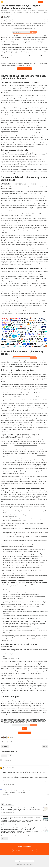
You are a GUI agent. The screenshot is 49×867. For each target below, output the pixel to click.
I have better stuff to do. (20, 721)
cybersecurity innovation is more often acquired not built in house (24, 257)
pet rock (39, 109)
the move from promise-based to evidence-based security (25, 441)
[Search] (46, 804)
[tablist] (6, 756)
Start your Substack (21, 861)
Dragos (29, 639)
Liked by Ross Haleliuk (8, 769)
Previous (6, 746)
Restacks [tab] (9, 755)
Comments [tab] (4, 755)
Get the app (30, 861)
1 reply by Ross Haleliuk (9, 784)
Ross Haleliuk (7, 16)
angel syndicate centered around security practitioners (23, 480)
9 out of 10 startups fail (28, 191)
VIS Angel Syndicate (17, 722)
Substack (18, 864)
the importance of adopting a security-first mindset (23, 443)
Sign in (45, 2)
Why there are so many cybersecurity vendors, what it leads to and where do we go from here (20, 817)
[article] (24, 811)
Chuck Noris (5, 767)
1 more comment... (4, 797)
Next (44, 746)
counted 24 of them (10, 161)
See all (3, 838)
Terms (27, 857)
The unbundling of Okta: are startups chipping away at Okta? (17, 807)
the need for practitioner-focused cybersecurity (26, 445)
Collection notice (32, 857)
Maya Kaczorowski (10, 812)
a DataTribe (34, 639)
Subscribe (40, 2)
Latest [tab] (6, 804)
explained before (11, 470)
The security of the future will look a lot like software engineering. (24, 456)
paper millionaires (17, 173)
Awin (4, 789)
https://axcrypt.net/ (18, 790)
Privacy (23, 857)
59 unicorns (36, 89)
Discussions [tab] (10, 804)
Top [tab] (2, 804)
